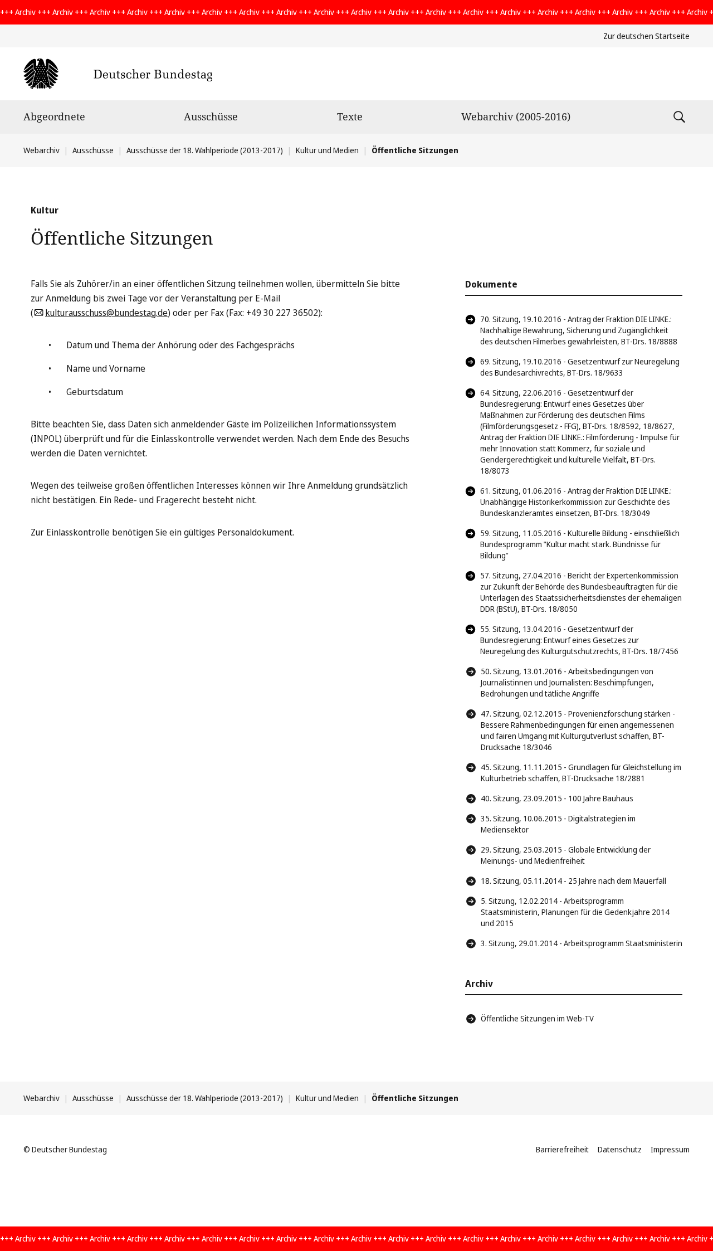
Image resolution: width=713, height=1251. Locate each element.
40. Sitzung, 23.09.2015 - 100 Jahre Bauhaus (557, 798)
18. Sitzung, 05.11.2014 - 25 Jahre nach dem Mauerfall (573, 880)
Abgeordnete (54, 116)
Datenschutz (620, 1149)
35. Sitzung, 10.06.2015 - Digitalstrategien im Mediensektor (558, 824)
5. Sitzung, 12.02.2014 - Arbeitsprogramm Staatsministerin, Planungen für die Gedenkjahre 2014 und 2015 (575, 911)
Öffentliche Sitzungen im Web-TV (537, 1018)
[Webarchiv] (117, 74)
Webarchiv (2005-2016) (515, 116)
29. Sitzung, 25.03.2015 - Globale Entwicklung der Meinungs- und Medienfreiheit (566, 855)
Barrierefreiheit (562, 1149)
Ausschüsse (211, 116)
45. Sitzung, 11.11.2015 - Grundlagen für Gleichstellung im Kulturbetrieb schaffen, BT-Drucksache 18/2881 (581, 772)
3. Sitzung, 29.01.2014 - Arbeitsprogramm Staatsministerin (581, 943)
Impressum (670, 1149)
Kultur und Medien (327, 150)
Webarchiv (41, 150)
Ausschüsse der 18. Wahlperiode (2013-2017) (204, 150)
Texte (350, 116)
